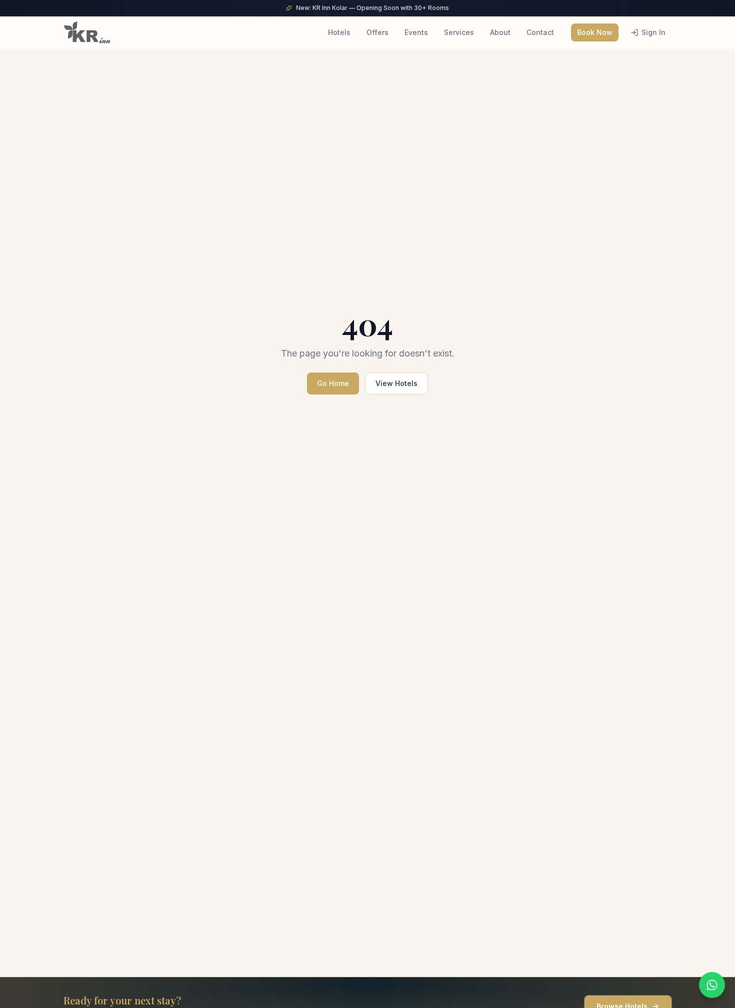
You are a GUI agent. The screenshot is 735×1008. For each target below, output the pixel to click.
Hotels (339, 32)
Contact (540, 32)
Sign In (654, 32)
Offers (377, 32)
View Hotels (397, 383)
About (500, 32)
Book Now (594, 32)
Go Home (333, 383)
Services (459, 32)
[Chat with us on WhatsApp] (712, 985)
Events (416, 32)
